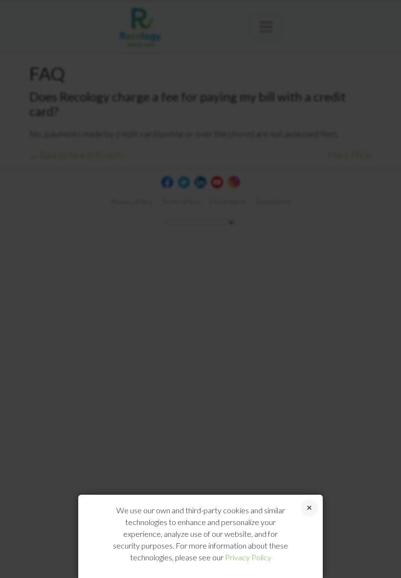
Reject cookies (309, 508)
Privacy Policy (248, 557)
